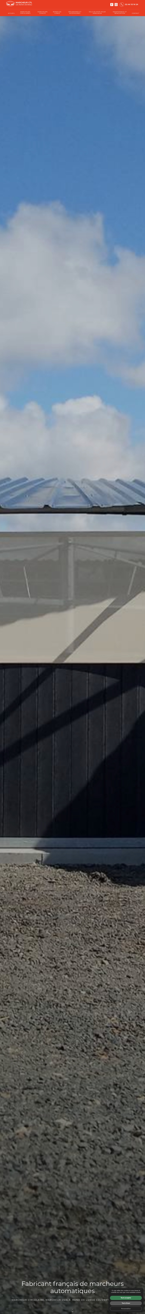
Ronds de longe (57, 12)
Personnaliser (126, 1309)
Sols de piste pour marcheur (97, 12)
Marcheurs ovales (43, 12)
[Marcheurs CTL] (19, 3)
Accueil (11, 13)
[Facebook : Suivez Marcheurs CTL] (111, 4)
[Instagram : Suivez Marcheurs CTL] (116, 4)
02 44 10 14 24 (131, 4)
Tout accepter (126, 1298)
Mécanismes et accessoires (74, 12)
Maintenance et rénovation (120, 12)
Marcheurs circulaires (25, 12)
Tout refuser (126, 1303)
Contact (135, 13)
